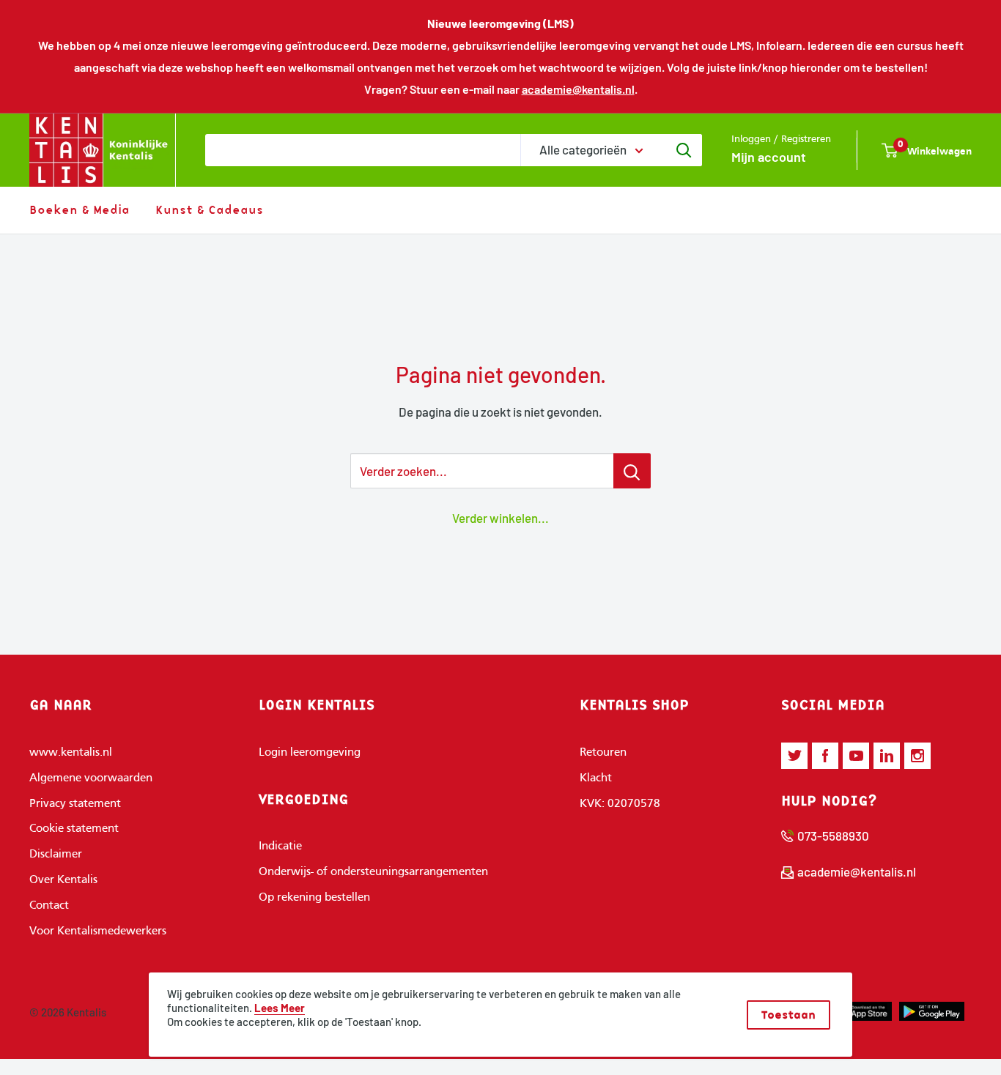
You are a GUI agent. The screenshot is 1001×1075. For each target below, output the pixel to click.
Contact (49, 906)
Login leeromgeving (310, 753)
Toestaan (788, 1014)
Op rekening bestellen (314, 898)
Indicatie (280, 846)
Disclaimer (55, 854)
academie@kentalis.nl (578, 89)
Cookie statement (74, 829)
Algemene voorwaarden (90, 778)
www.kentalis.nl (70, 753)
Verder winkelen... (500, 517)
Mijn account (768, 157)
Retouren (603, 753)
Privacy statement (75, 804)
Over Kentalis (63, 880)
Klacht (596, 778)
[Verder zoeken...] (632, 470)
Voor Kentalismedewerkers (97, 931)
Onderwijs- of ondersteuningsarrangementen (373, 872)
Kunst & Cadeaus (209, 209)
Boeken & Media (79, 209)
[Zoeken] (683, 150)
